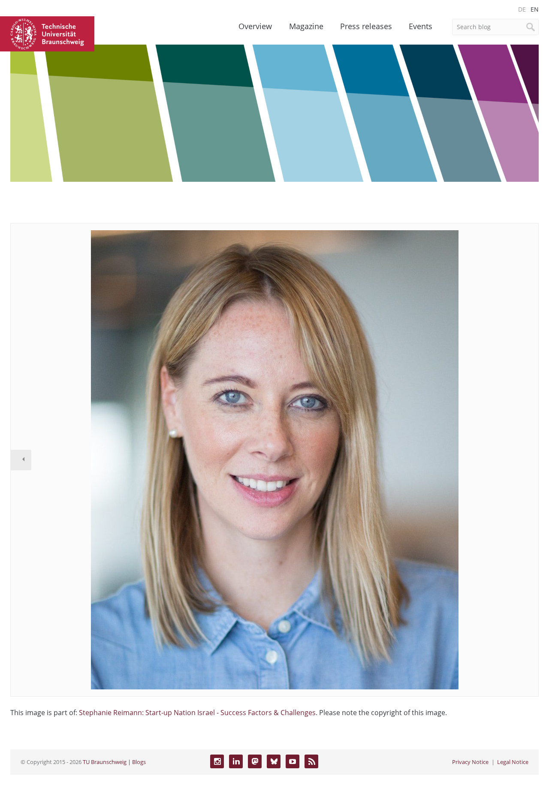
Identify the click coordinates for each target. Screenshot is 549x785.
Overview (255, 26)
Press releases (366, 26)
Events (420, 26)
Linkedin (236, 761)
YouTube (292, 761)
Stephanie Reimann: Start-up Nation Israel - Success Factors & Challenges (197, 712)
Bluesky (274, 761)
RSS (311, 761)
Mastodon (255, 761)
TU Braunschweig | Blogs (114, 762)
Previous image (21, 460)
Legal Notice (512, 762)
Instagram (217, 761)
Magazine (306, 26)
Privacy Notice (470, 762)
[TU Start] (47, 33)
